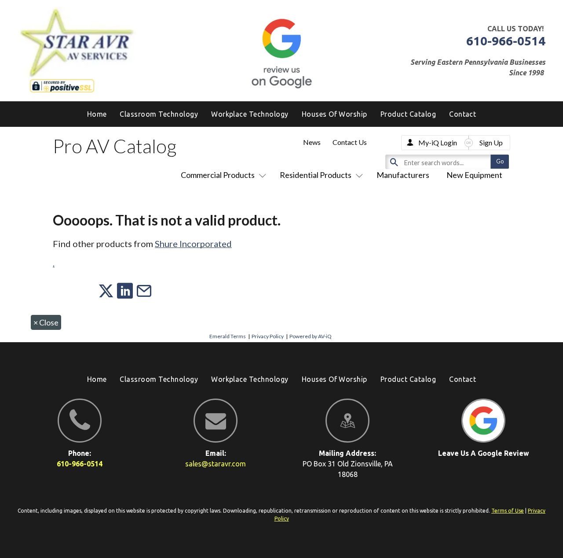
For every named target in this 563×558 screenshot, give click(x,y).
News (312, 142)
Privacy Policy (268, 336)
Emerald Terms (227, 336)
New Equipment (474, 175)
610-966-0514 (505, 41)
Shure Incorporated (193, 243)
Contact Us (350, 142)
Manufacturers (403, 175)
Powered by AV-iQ (310, 336)
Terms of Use (507, 511)
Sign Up (491, 142)
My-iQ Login (437, 142)
